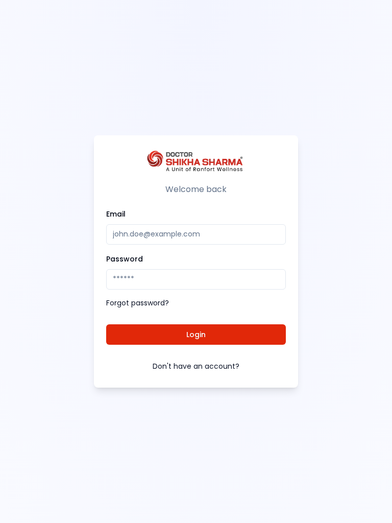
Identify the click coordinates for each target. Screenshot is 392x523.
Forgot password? (137, 303)
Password (124, 259)
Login (196, 334)
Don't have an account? (196, 366)
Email (116, 214)
